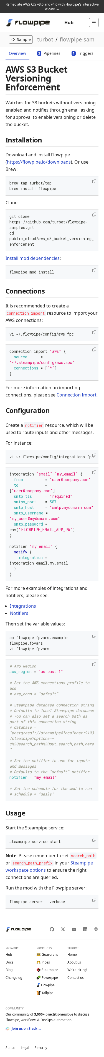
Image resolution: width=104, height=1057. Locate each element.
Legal (25, 1047)
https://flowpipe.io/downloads (39, 162)
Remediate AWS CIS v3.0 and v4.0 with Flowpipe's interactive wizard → (52, 6)
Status (10, 1047)
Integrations (23, 606)
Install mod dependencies (33, 258)
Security (41, 1047)
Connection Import (77, 395)
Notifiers (19, 613)
